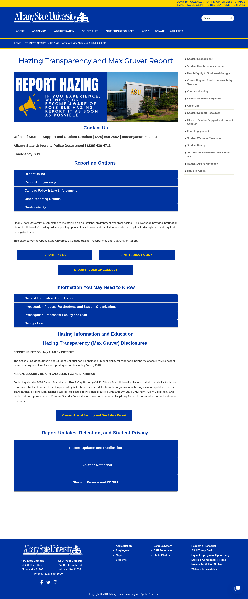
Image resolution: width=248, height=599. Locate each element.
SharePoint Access (219, 1)
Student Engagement (199, 59)
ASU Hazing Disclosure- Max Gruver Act (208, 154)
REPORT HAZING (54, 254)
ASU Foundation (163, 550)
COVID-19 (182, 1)
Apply (146, 31)
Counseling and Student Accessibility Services (209, 82)
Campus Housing (197, 91)
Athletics (176, 31)
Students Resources (120, 31)
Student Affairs (35, 43)
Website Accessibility (204, 569)
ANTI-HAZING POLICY (136, 254)
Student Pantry (196, 145)
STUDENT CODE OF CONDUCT (95, 269)
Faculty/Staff (196, 5)
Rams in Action (196, 171)
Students (121, 560)
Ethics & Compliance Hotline (208, 560)
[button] (96, 174)
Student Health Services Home (205, 66)
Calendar (197, 1)
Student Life (90, 31)
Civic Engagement (198, 131)
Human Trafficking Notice (206, 564)
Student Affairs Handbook (202, 163)
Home (17, 43)
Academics (39, 31)
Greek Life (193, 106)
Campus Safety (163, 546)
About (20, 31)
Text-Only (238, 5)
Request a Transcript (203, 546)
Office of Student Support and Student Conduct (210, 122)
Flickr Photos (162, 555)
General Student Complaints (204, 98)
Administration (64, 31)
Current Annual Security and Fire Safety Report (94, 415)
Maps (119, 555)
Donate (160, 31)
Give (227, 5)
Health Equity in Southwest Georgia (209, 73)
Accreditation (124, 546)
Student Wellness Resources (204, 138)
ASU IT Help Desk (202, 550)
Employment (123, 550)
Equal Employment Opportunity (210, 555)
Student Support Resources (203, 113)
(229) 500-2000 (53, 573)
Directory (215, 5)
